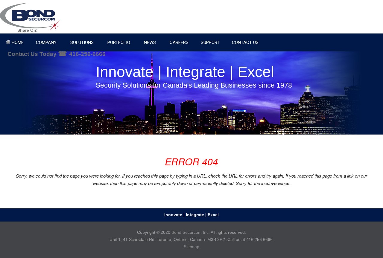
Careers (179, 42)
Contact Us (245, 42)
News (150, 42)
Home (17, 42)
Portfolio (118, 42)
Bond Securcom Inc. (190, 232)
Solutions (82, 42)
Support (210, 42)
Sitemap (191, 246)
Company (46, 42)
